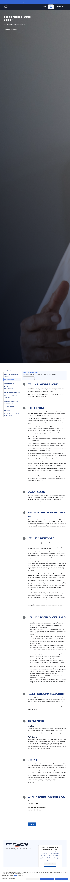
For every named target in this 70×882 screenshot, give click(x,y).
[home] (5, 6)
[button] (16, 7)
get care (51, 7)
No (38, 803)
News (44, 7)
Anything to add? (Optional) (37, 814)
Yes (32, 803)
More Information (50, 863)
